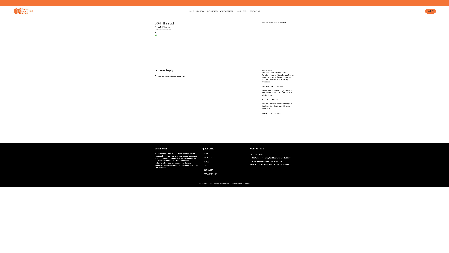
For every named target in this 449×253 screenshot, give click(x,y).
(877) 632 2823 (257, 154)
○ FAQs (205, 166)
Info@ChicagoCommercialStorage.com (266, 161)
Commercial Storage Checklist (273, 33)
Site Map (265, 61)
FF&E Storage (267, 37)
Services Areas (267, 45)
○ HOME (205, 154)
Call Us (430, 11)
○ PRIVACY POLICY (209, 174)
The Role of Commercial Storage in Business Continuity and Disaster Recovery (277, 106)
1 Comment (279, 86)
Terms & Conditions (269, 57)
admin (167, 27)
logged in (167, 76)
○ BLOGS (205, 162)
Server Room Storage (270, 41)
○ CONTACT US (208, 170)
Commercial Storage (269, 29)
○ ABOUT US (207, 158)
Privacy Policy (267, 53)
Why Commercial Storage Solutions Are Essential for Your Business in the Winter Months (277, 92)
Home (264, 25)
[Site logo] (23, 11)
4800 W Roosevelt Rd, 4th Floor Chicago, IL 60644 (271, 158)
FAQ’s (264, 49)
